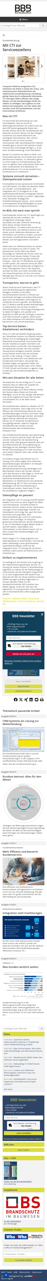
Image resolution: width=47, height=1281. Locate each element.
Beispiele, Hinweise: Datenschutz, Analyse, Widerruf (23, 662)
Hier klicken (26, 646)
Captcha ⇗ (34, 649)
